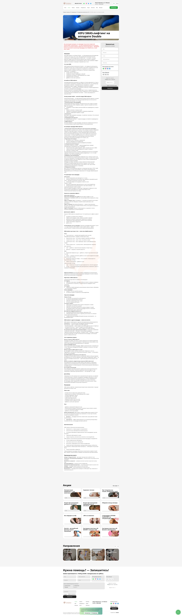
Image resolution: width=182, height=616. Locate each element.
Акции (88, 7)
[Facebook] (88, 3)
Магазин (100, 7)
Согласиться (87, 613)
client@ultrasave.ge (113, 601)
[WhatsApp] (84, 3)
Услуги (69, 7)
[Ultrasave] (67, 3)
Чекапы (73, 7)
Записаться (110, 88)
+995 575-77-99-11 (78, 3)
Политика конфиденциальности (69, 612)
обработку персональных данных (112, 85)
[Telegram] (91, 3)
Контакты (93, 7)
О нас (65, 7)
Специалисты (83, 7)
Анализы (77, 7)
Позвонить (114, 608)
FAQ (97, 7)
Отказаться (94, 613)
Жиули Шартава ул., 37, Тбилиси (102, 2)
